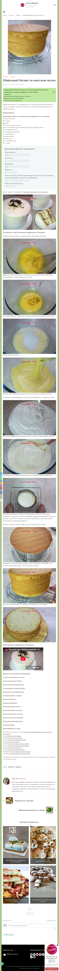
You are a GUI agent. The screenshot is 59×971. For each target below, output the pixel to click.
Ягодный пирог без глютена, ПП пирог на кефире (16, 900)
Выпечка (12, 76)
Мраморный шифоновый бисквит (13, 685)
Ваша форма (9, 164)
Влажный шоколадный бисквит (13, 721)
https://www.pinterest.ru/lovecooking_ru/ (18, 746)
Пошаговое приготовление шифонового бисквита (17, 96)
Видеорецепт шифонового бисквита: (14, 98)
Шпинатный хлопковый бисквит (13, 717)
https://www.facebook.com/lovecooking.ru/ (19, 754)
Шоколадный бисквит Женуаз (12, 681)
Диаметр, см (9, 158)
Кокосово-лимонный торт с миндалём (36, 192)
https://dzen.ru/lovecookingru (13, 736)
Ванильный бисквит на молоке (12, 710)
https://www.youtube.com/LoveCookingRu (18, 744)
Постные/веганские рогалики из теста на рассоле (43, 900)
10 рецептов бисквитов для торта (13, 677)
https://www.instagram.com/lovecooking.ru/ (20, 752)
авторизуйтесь (52, 920)
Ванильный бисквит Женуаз (12, 706)
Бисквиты (5, 76)
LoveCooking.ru (31, 3)
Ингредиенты (7, 94)
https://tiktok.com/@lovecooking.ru (16, 750)
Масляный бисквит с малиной (12, 695)
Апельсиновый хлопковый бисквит (14, 688)
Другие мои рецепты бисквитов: (13, 100)
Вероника (5, 84)
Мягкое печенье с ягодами (43, 861)
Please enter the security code (14, 183)
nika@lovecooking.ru (12, 954)
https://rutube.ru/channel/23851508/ (16, 740)
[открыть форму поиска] (54, 5)
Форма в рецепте (10, 152)
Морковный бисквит (9, 699)
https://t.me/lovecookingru (15, 738)
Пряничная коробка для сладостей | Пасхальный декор (16, 861)
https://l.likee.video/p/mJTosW (14, 748)
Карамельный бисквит (10, 703)
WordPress (37, 968)
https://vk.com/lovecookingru (12, 742)
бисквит (11, 767)
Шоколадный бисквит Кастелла (13, 714)
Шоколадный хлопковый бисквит (13, 692)
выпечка (18, 767)
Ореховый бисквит (9, 725)
